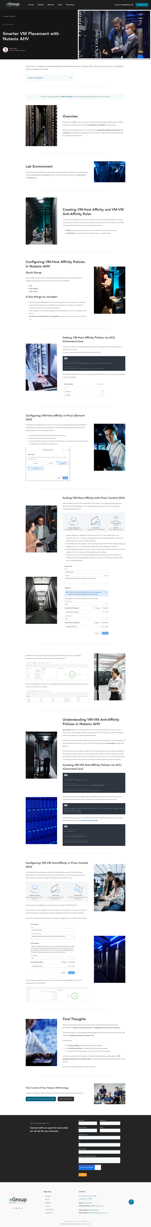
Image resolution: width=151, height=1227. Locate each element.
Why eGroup (70, 5)
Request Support (94, 1210)
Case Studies (49, 1209)
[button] (41, 1099)
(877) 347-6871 (87, 1203)
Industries (40, 5)
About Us (48, 1203)
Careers (47, 1206)
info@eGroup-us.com (96, 1206)
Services (31, 5)
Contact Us (48, 1213)
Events (60, 5)
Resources (51, 5)
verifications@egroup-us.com (98, 1213)
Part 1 (75, 122)
